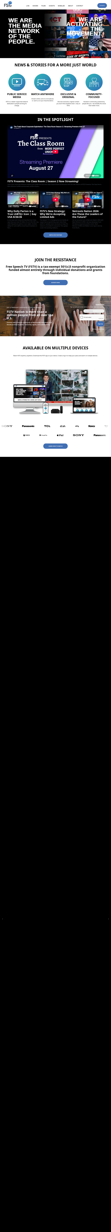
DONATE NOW (55, 282)
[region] (55, 33)
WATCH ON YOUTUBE (55, 235)
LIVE (27, 6)
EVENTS (52, 6)
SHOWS (35, 6)
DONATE (102, 5)
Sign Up (100, 324)
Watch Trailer (57, 922)
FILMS (43, 6)
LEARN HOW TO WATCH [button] (55, 446)
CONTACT (79, 6)
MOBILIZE (61, 6)
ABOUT (70, 6)
